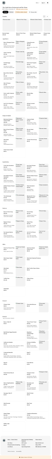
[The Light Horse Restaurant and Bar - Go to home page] (4, 3)
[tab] (5, 12)
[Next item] (47, 16)
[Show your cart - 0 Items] (47, 3)
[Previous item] (44, 16)
